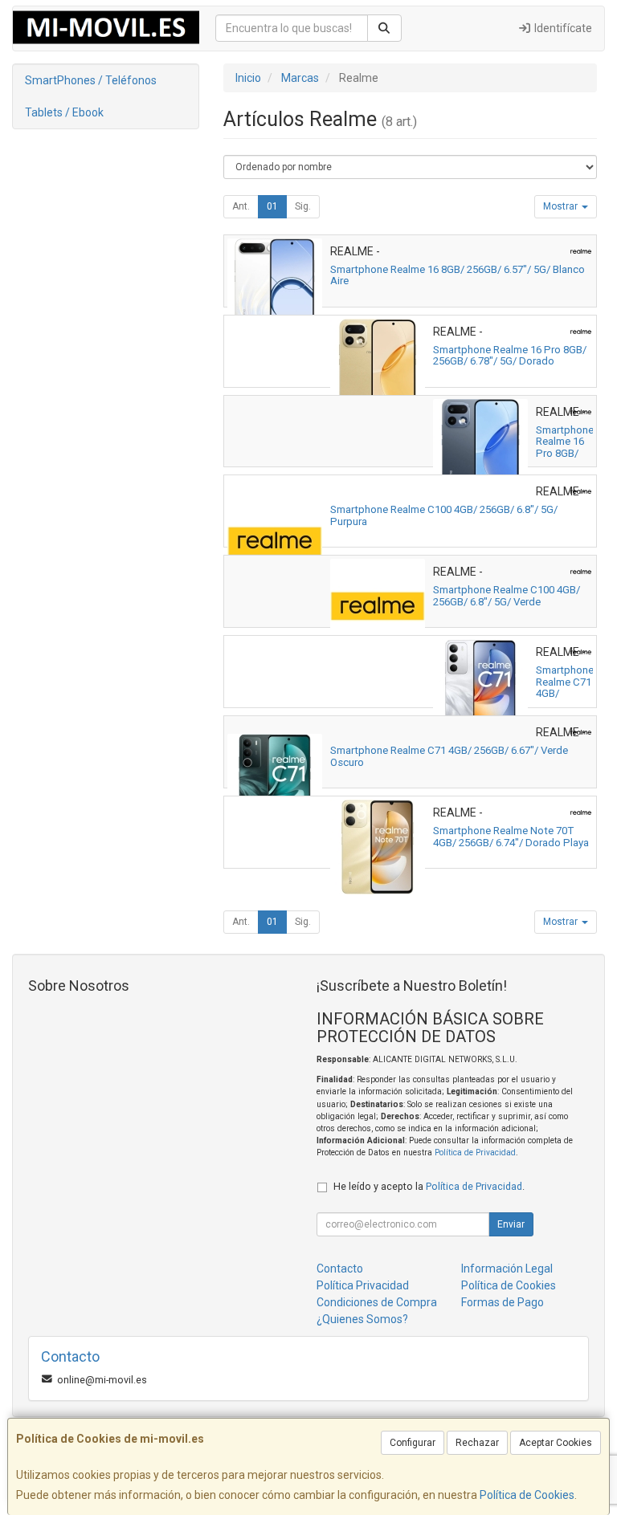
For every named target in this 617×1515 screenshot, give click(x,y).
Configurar (412, 1442)
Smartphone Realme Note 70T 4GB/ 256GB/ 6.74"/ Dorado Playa (511, 837)
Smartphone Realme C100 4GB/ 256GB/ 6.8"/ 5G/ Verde (506, 596)
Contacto (340, 1268)
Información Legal (507, 1268)
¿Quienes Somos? (362, 1319)
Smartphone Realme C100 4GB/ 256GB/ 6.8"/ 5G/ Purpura (444, 515)
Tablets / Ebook (64, 112)
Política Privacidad (363, 1285)
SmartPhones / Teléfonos (91, 80)
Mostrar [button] (561, 206)
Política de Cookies (527, 1495)
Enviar (511, 1224)
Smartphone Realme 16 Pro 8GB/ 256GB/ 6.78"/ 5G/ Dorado (509, 356)
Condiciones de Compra (377, 1302)
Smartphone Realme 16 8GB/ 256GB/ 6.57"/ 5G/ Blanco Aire (457, 275)
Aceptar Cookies (555, 1442)
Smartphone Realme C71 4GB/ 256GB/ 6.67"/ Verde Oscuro (449, 756)
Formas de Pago (502, 1302)
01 (272, 206)
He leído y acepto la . (429, 1186)
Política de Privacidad (475, 1152)
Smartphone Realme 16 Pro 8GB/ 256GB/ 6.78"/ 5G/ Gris (565, 459)
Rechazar (477, 1442)
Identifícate (562, 28)
